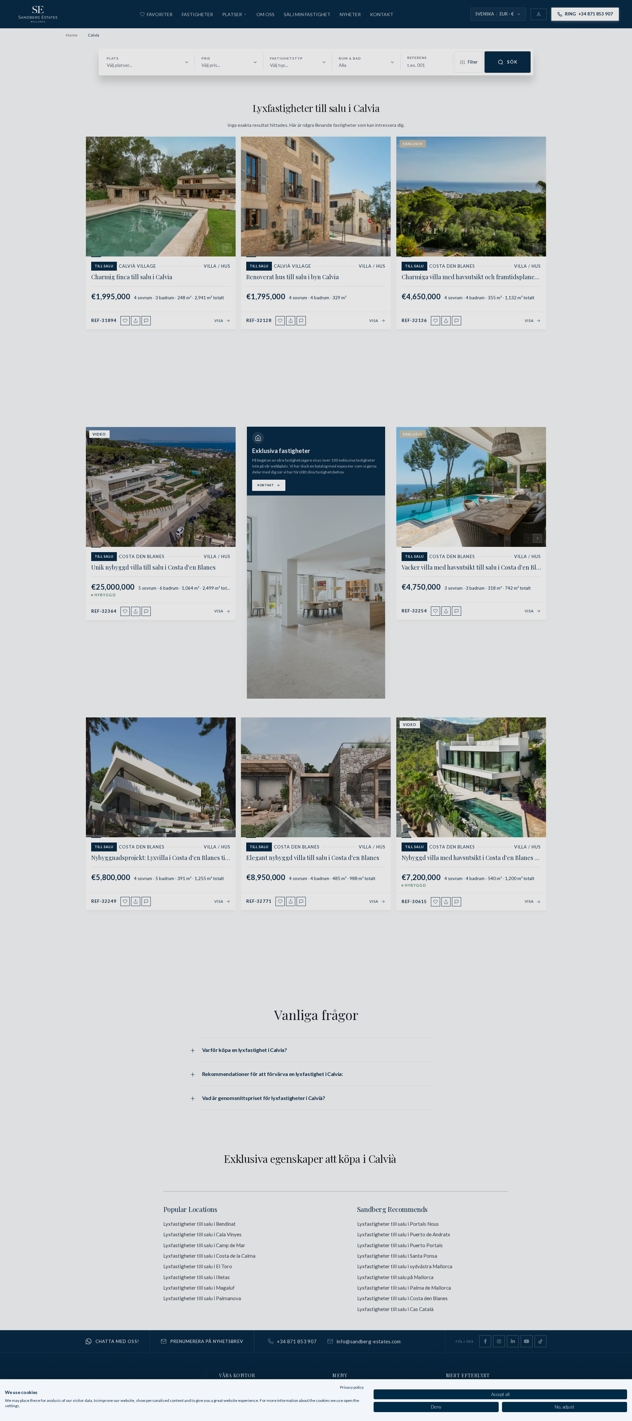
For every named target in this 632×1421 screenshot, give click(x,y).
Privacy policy (352, 1387)
